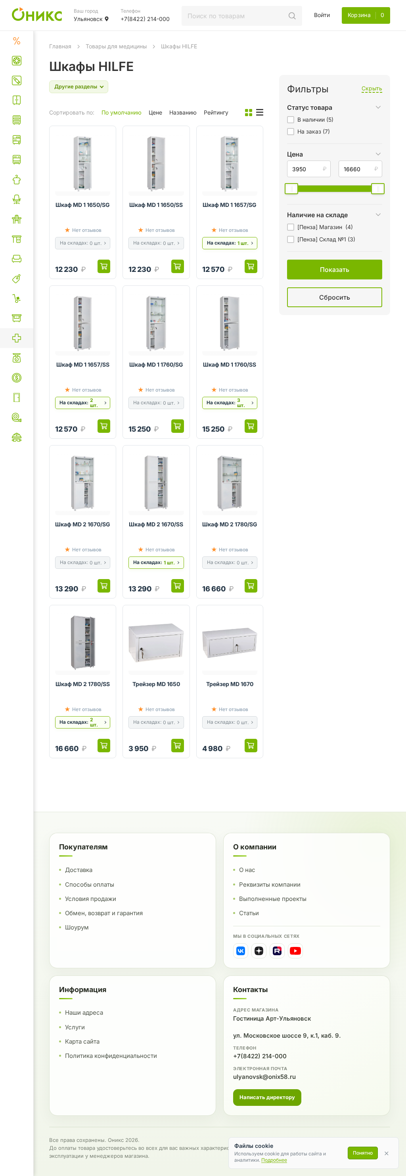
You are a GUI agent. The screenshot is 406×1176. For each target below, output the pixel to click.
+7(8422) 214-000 (260, 1056)
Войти (322, 14)
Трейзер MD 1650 (156, 684)
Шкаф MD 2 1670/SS (156, 524)
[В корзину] (104, 266)
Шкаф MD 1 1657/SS (82, 364)
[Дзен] (258, 950)
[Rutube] (277, 950)
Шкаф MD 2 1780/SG (229, 524)
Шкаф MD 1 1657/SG (230, 204)
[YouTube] (295, 950)
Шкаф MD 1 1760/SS (229, 364)
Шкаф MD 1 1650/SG (83, 204)
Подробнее (274, 1160)
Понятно (363, 1153)
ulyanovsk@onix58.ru (264, 1076)
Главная (60, 46)
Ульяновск (88, 18)
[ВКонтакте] (240, 950)
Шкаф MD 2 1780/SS (83, 684)
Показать (252, 307)
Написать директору (267, 1097)
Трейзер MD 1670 (229, 684)
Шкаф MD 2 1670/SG (82, 524)
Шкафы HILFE (179, 46)
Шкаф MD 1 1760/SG (156, 364)
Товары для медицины (116, 46)
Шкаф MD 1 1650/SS (156, 204)
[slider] (291, 188)
